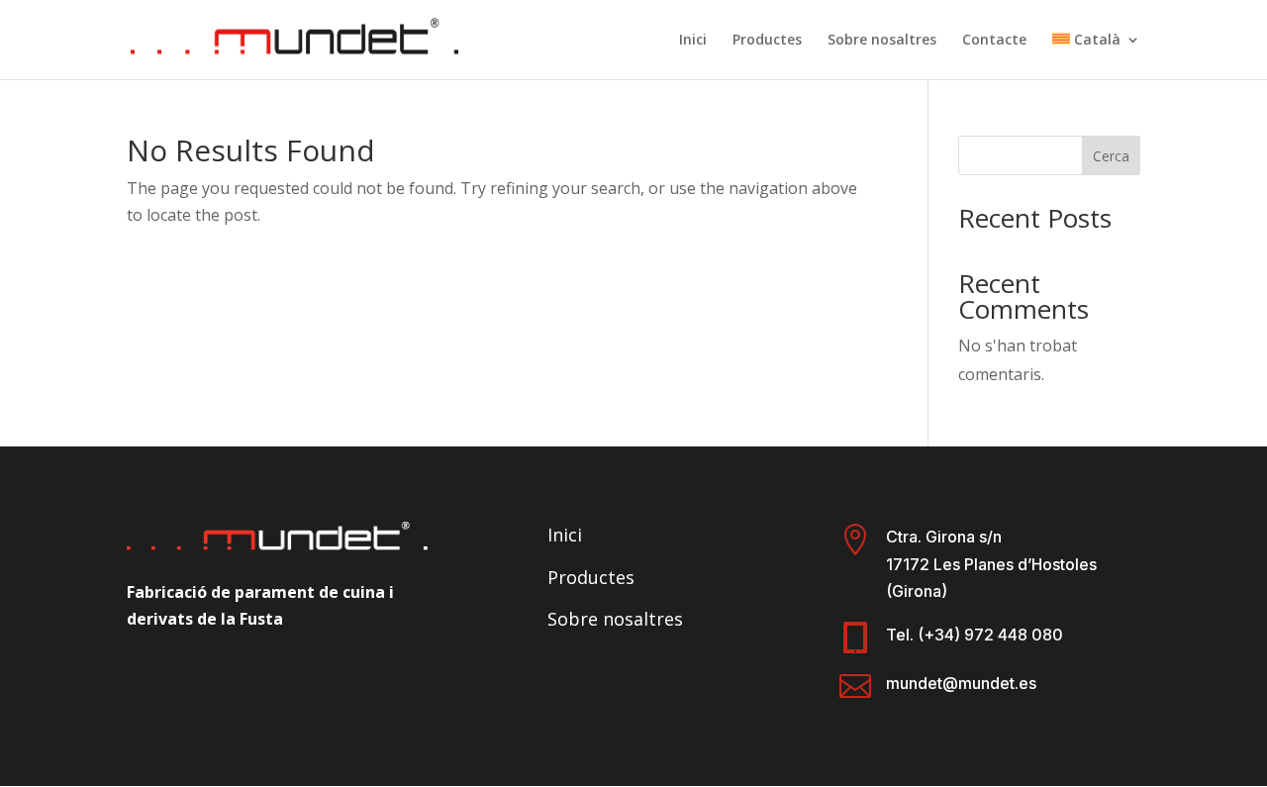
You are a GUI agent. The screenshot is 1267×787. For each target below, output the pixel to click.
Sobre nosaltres (882, 41)
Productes (767, 41)
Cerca (1111, 156)
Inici (693, 41)
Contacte (994, 41)
